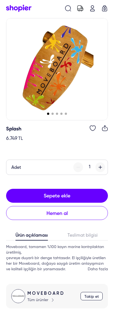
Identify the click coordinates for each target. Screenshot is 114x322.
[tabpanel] (57, 258)
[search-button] (68, 8)
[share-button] (105, 128)
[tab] (31, 237)
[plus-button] (100, 167)
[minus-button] (78, 167)
